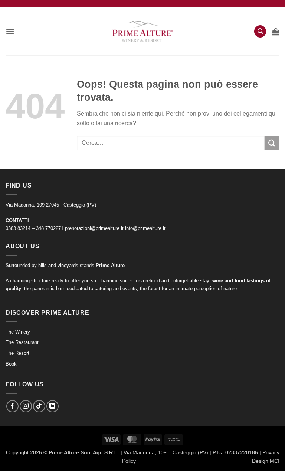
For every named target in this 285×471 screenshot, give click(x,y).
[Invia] (272, 143)
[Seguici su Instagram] (26, 406)
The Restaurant (22, 342)
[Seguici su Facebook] (12, 406)
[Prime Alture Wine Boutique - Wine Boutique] (142, 31)
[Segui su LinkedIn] (52, 406)
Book (11, 364)
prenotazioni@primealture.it (94, 228)
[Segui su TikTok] (39, 406)
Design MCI (265, 461)
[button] (10, 31)
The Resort (17, 353)
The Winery (18, 332)
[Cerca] (260, 31)
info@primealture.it (145, 228)
